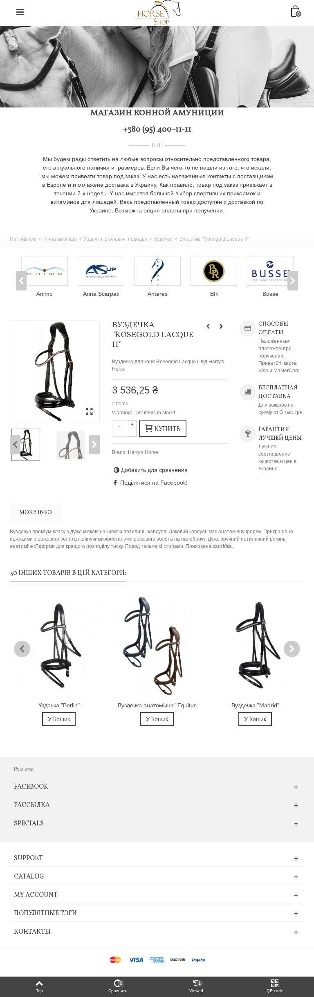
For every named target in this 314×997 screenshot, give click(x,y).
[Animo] (44, 271)
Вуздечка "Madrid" (255, 705)
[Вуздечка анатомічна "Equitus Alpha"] (157, 646)
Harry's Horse (143, 452)
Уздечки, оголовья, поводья (115, 239)
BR (214, 294)
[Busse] (270, 271)
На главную (23, 239)
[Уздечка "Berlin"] (59, 646)
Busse (270, 294)
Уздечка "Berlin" (59, 705)
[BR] (213, 271)
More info (35, 512)
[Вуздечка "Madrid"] (255, 646)
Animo (44, 294)
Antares (157, 294)
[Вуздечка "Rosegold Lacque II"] (54, 371)
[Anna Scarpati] (100, 271)
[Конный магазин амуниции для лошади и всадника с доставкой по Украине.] (158, 12)
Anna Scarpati (101, 294)
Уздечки (163, 239)
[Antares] (157, 271)
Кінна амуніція (60, 239)
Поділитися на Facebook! (154, 482)
